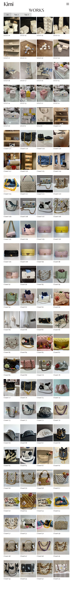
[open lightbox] (12, 25)
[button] (67, 4)
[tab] (7, 15)
